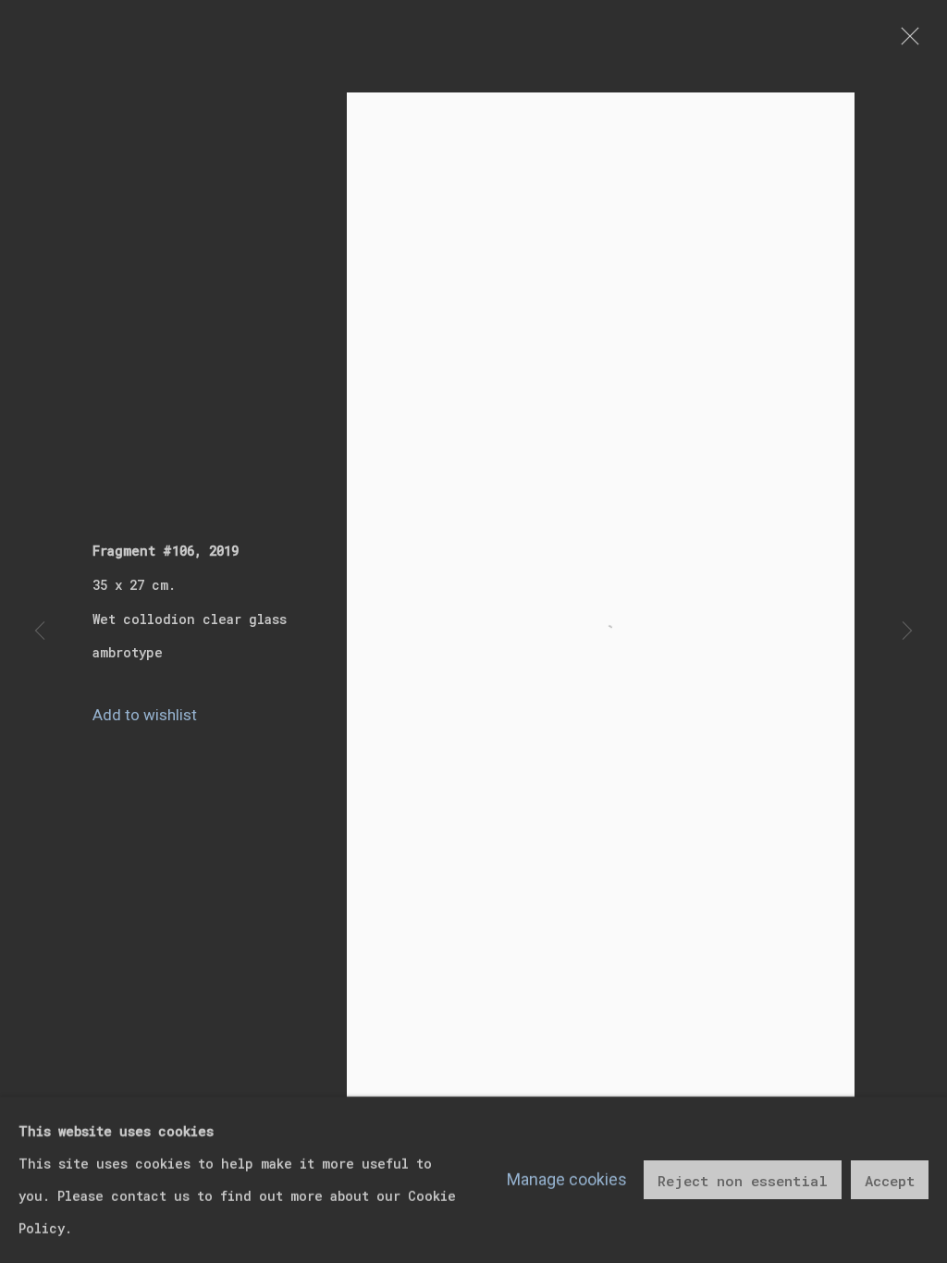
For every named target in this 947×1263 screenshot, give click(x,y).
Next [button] (907, 631)
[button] (144, 715)
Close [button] (905, 41)
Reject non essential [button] (743, 1180)
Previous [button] (40, 631)
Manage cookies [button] (567, 1179)
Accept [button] (890, 1180)
